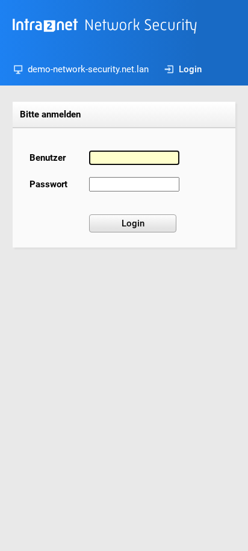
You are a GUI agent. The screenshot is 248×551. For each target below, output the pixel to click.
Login (190, 69)
